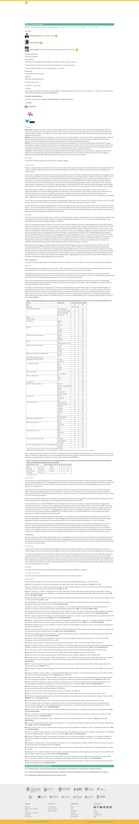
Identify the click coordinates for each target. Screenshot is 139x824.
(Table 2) (76, 457)
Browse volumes (52, 809)
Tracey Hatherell (34, 42)
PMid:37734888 (37, 595)
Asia (72, 809)
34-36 (103, 505)
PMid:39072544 (71, 631)
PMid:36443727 (103, 647)
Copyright (27, 814)
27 (96, 233)
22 (62, 220)
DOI (100, 584)
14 (99, 182)
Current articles (52, 807)
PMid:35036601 (63, 753)
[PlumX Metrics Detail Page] (30, 114)
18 (111, 186)
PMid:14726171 (44, 698)
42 (66, 540)
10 (34, 178)
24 (72, 228)
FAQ (26, 810)
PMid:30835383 (66, 617)
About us (27, 807)
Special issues (52, 810)
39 (63, 520)
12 (79, 180)
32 (80, 500)
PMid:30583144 (54, 707)
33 (81, 500)
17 (39, 186)
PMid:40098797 (47, 716)
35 (25, 723)
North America (75, 816)
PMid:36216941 (46, 725)
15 (52, 184)
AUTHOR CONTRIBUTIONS (33, 96)
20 (52, 195)
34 (55, 511)
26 (50, 233)
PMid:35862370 (98, 684)
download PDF (31, 106)
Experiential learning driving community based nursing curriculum (47, 775)
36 (25, 727)
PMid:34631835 (103, 613)
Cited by (29, 102)
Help (95, 816)
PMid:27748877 (93, 608)
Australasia (74, 810)
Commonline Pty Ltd (108, 821)
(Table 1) (36, 297)
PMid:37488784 (54, 635)
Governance (28, 816)
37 (57, 511)
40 (49, 525)
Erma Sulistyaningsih (36, 35)
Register (96, 812)
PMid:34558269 (99, 622)
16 (78, 184)
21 (64, 197)
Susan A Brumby (34, 49)
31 (29, 254)
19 (52, 193)
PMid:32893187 (81, 734)
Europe (73, 812)
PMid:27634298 (34, 711)
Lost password (98, 814)
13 (80, 180)
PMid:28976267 (63, 604)
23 (60, 228)
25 (88, 231)
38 (58, 511)
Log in (95, 810)
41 (45, 531)
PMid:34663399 (97, 758)
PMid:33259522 (29, 720)
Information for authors (31, 809)
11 (67, 178)
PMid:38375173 (29, 661)
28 (60, 235)
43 (67, 540)
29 (70, 244)
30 (40, 246)
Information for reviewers (32, 812)
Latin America (75, 814)
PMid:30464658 (50, 762)
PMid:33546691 (34, 729)
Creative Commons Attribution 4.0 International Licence (57, 99)
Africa (72, 807)
